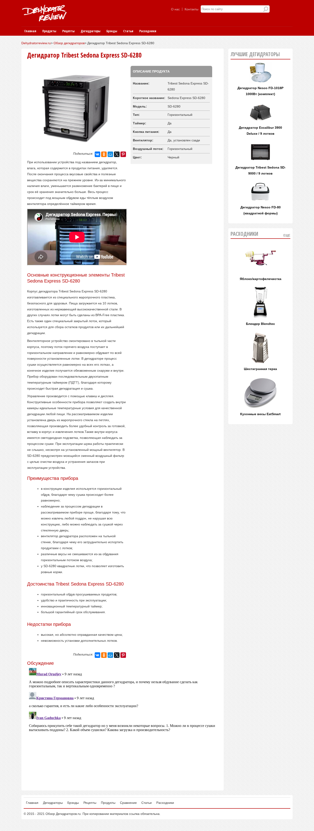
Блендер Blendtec (260, 324)
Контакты (191, 9)
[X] (117, 154)
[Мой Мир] (110, 154)
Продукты (49, 31)
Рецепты (68, 31)
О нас (175, 9)
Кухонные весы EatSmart (260, 414)
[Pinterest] (123, 154)
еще (286, 235)
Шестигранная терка (260, 369)
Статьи (128, 31)
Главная (30, 31)
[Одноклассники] (104, 154)
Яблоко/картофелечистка (260, 279)
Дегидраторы (90, 31)
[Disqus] (122, 723)
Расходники (147, 31)
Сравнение (128, 803)
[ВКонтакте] (97, 154)
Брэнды (111, 31)
